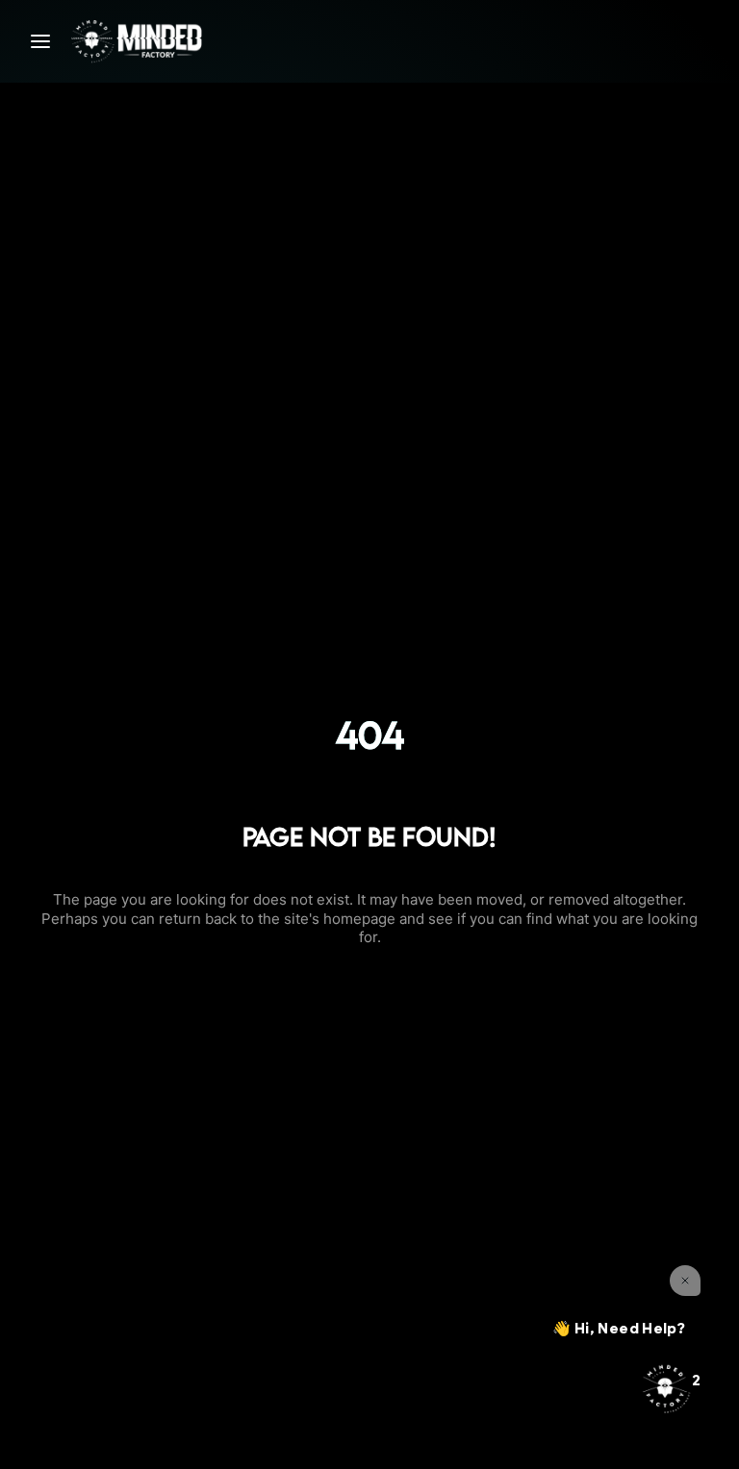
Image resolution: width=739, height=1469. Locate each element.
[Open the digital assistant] (665, 1388)
